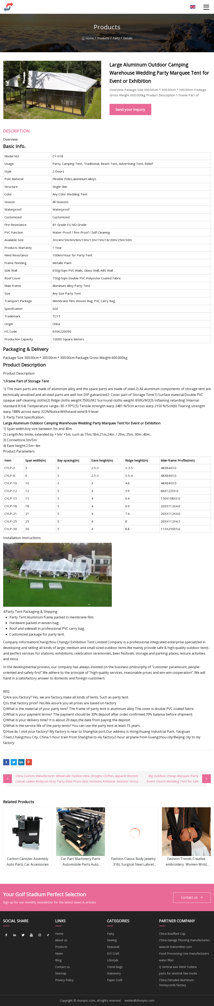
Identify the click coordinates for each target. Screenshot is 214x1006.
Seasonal (113, 947)
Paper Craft (114, 980)
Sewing (112, 940)
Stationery (114, 973)
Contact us (189, 897)
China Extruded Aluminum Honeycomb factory (176, 982)
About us (61, 940)
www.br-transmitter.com (175, 947)
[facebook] (6, 935)
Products (103, 38)
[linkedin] (14, 935)
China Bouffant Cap (172, 934)
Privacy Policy (64, 980)
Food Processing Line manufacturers (184, 953)
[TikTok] (48, 935)
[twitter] (23, 935)
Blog (58, 960)
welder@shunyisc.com (139, 1000)
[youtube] (31, 935)
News (59, 953)
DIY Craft (113, 953)
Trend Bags (115, 967)
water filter (166, 960)
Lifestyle (112, 960)
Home (89, 38)
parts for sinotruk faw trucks (178, 973)
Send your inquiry (130, 109)
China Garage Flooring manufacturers (184, 940)
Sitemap (60, 973)
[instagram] (40, 935)
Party (116, 38)
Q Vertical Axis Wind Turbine (178, 967)
